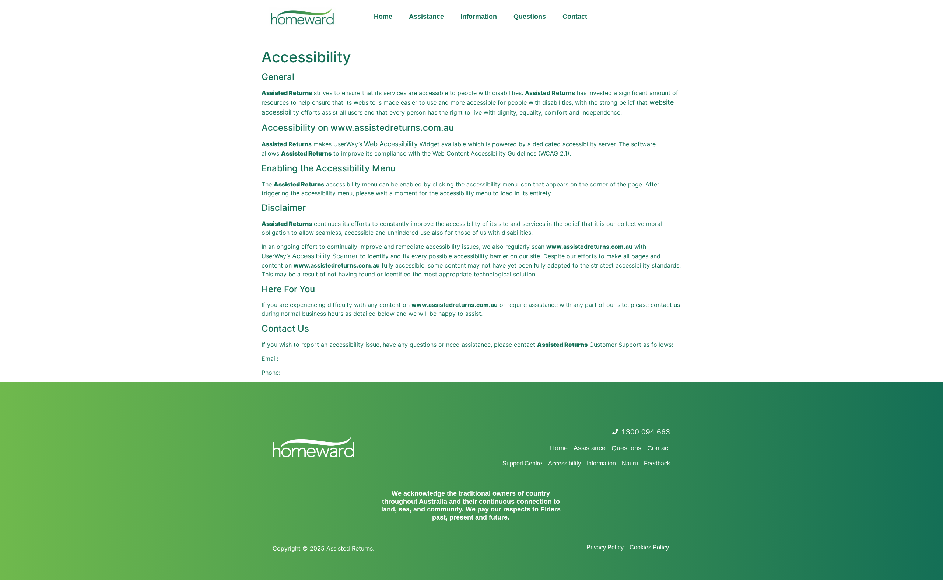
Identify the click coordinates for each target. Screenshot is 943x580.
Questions (529, 16)
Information (478, 16)
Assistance (426, 16)
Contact (574, 16)
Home (383, 16)
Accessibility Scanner (325, 256)
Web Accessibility (391, 144)
